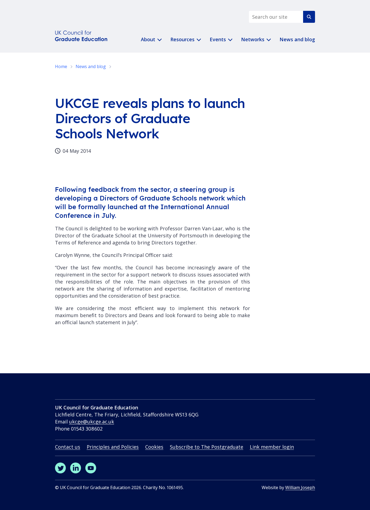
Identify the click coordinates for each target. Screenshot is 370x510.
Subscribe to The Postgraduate (206, 447)
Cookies (154, 447)
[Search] (309, 17)
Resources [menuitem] (182, 39)
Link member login (272, 447)
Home (61, 66)
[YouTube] (90, 468)
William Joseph (300, 487)
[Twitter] (60, 468)
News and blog (91, 66)
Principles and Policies (113, 447)
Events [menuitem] (218, 39)
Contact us (67, 447)
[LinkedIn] (75, 468)
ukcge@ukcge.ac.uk (91, 421)
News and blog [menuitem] (297, 39)
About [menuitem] (148, 39)
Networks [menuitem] (252, 39)
